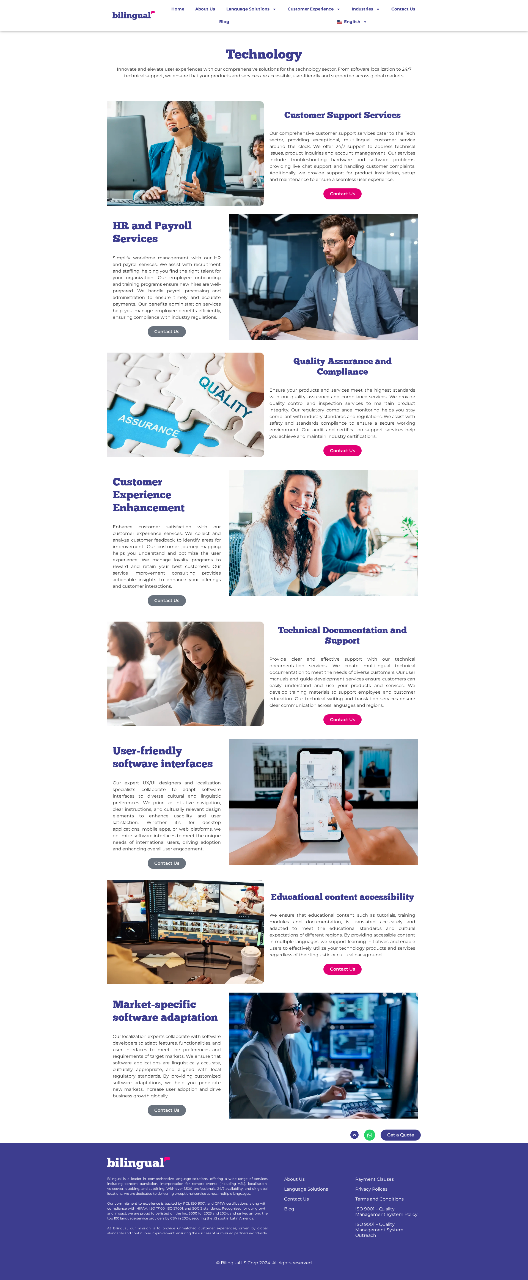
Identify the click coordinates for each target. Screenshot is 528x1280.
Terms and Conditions (379, 1199)
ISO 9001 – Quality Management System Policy (386, 1211)
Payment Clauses (374, 1179)
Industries (362, 9)
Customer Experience (311, 9)
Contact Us (403, 9)
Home (177, 9)
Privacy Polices (371, 1189)
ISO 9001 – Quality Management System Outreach (379, 1230)
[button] (354, 1135)
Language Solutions (248, 9)
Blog (224, 21)
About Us (205, 9)
